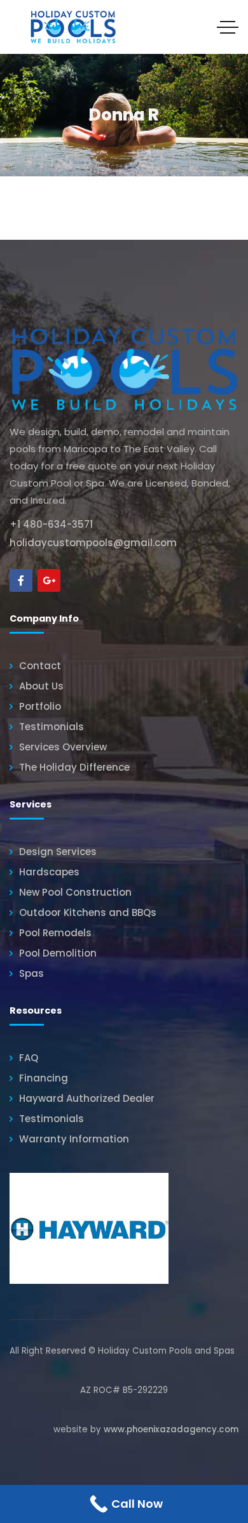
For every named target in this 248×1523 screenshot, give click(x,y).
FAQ (28, 1057)
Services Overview (63, 747)
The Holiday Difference (74, 767)
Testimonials (51, 726)
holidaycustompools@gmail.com (93, 542)
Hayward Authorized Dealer (87, 1098)
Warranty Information (74, 1139)
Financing (43, 1078)
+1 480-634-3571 (51, 524)
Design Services (58, 851)
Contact (40, 665)
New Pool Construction (75, 892)
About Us (41, 686)
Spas (31, 973)
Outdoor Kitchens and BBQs (87, 912)
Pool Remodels (55, 932)
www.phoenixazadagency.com (171, 1429)
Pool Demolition (58, 953)
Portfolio (40, 706)
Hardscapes (49, 872)
